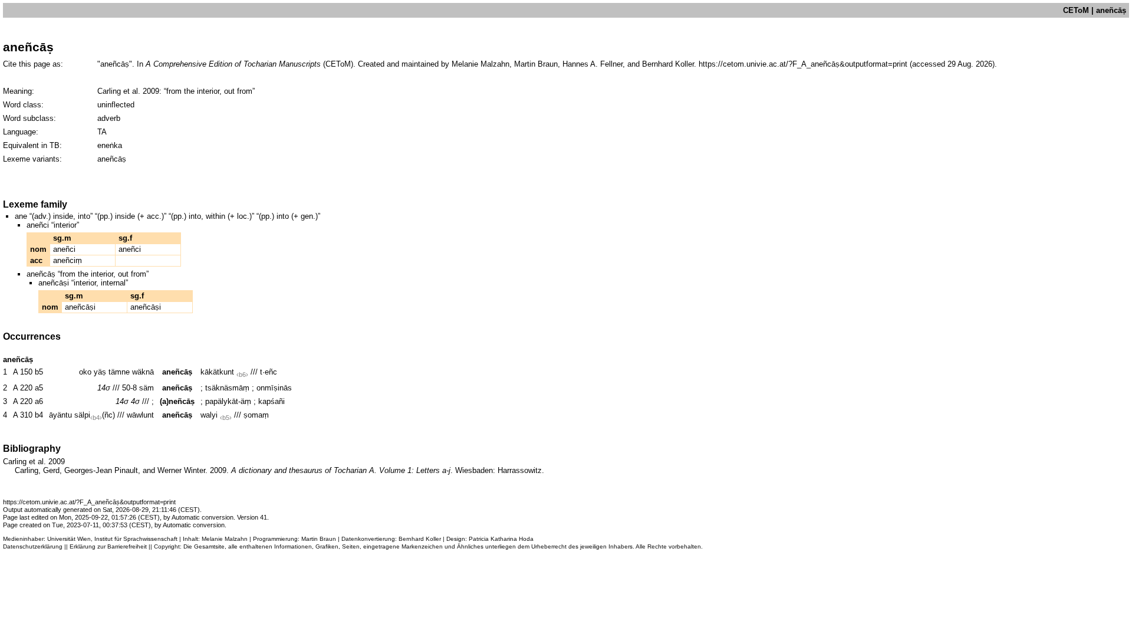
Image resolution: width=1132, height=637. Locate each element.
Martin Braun (318, 539)
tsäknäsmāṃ (227, 387)
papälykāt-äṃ (228, 401)
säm (146, 387)
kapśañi (271, 401)
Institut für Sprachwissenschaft (135, 539)
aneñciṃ (67, 260)
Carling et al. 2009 (128, 91)
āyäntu (60, 415)
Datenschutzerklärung (32, 546)
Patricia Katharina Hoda (501, 539)
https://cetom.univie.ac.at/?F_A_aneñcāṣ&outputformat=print (803, 64)
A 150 (22, 371)
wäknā (143, 371)
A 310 (22, 415)
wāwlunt (140, 415)
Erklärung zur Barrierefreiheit (108, 546)
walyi (209, 415)
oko (85, 371)
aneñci (64, 249)
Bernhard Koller (420, 539)
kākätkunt (217, 371)
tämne (119, 371)
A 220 (22, 387)
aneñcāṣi (80, 307)
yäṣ (100, 371)
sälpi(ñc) (94, 415)
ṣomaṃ (256, 415)
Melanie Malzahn (225, 539)
